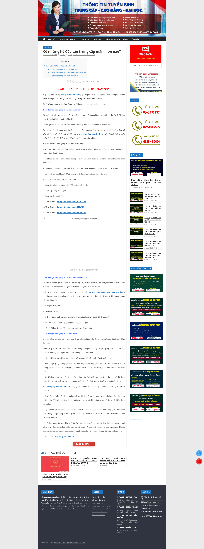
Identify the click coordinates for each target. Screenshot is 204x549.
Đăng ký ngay (82, 444)
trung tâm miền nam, (100, 512)
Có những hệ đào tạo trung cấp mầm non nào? (81, 55)
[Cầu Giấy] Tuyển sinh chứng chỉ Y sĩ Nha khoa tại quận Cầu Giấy (112, 460)
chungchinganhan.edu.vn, (102, 509)
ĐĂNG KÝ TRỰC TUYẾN (131, 39)
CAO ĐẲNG (64, 39)
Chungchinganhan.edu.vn (50, 497)
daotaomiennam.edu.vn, (101, 506)
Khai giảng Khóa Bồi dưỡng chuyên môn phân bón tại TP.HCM (146, 182)
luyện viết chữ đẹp (99, 497)
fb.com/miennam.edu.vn (151, 505)
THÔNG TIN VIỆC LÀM (112, 39)
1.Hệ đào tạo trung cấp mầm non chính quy (64, 69)
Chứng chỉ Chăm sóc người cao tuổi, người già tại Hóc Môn (152, 243)
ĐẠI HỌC (73, 39)
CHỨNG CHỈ (85, 39)
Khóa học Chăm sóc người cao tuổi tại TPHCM (152, 220)
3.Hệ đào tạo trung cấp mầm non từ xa (62, 76)
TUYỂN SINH (97, 39)
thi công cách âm (136, 419)
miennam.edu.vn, (98, 503)
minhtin (62, 55)
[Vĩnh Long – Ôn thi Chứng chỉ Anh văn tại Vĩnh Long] (55, 457)
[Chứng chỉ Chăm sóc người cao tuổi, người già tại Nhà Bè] (136, 229)
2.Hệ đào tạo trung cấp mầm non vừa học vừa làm (66, 72)
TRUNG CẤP (51, 39)
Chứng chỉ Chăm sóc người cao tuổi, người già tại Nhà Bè (152, 232)
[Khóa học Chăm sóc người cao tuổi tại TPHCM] (136, 217)
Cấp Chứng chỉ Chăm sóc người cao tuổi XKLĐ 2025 (152, 196)
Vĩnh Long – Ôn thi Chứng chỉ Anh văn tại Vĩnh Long (55, 475)
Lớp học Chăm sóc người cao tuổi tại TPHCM (152, 208)
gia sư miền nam (98, 500)
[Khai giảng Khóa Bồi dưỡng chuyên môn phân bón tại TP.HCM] (146, 160)
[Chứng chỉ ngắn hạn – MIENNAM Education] (102, 1)
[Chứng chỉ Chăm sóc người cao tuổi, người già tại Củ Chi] (136, 252)
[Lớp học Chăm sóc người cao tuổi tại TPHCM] (136, 205)
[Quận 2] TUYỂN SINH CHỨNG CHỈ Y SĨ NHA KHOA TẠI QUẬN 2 (84, 460)
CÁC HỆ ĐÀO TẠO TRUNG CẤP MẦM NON (59, 66)
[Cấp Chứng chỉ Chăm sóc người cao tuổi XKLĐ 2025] (136, 193)
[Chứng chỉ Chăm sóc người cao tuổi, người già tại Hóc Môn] (136, 240)
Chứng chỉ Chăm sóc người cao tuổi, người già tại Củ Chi (152, 255)
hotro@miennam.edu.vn (152, 502)
